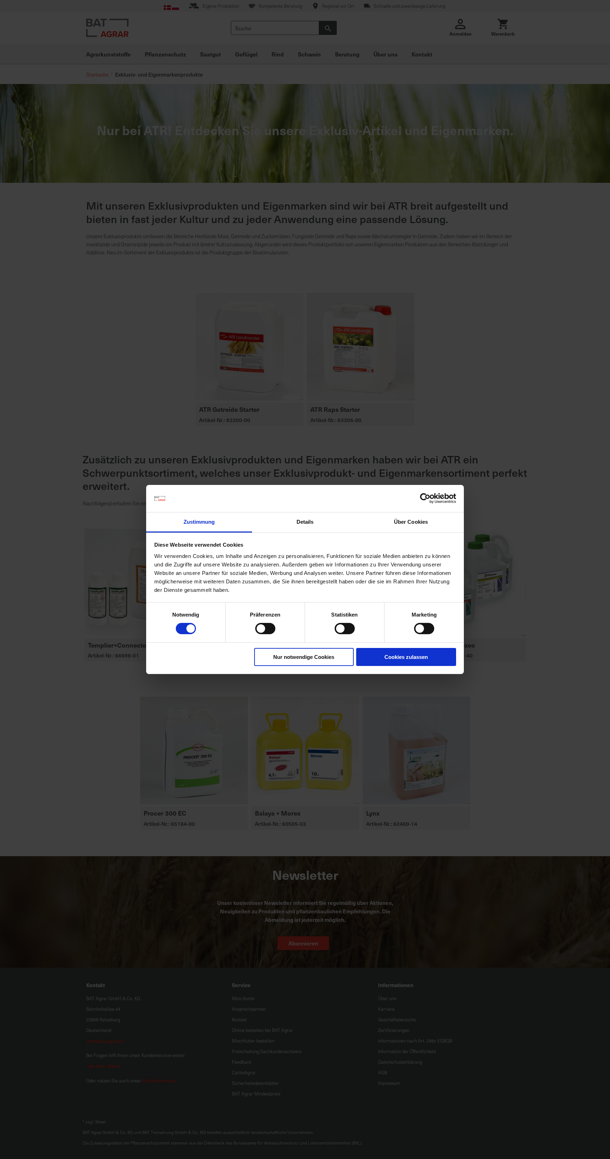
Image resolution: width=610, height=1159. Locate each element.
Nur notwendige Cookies (303, 657)
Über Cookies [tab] (411, 522)
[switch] (265, 629)
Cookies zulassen (406, 657)
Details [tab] (305, 522)
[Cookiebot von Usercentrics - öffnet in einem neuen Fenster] (425, 498)
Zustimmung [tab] (199, 522)
